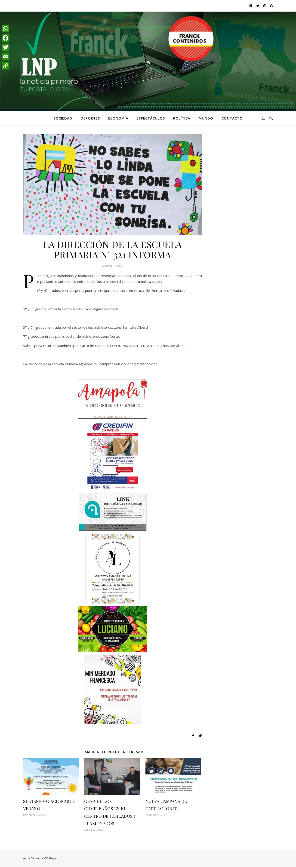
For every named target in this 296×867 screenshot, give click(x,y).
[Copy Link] (5, 65)
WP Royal (50, 858)
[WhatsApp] (5, 28)
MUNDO (206, 118)
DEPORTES (90, 118)
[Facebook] (5, 38)
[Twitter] (5, 47)
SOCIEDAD (63, 118)
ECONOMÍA (118, 118)
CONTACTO (232, 118)
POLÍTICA (181, 118)
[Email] (5, 56)
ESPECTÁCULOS (151, 118)
